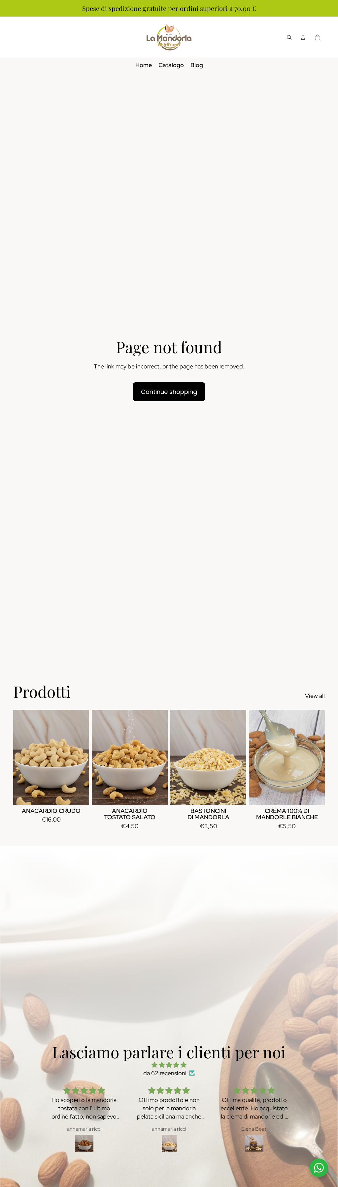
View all (315, 695)
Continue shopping (169, 392)
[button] (164, 1161)
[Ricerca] (289, 37)
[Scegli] (79, 795)
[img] (169, 1065)
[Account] (303, 37)
